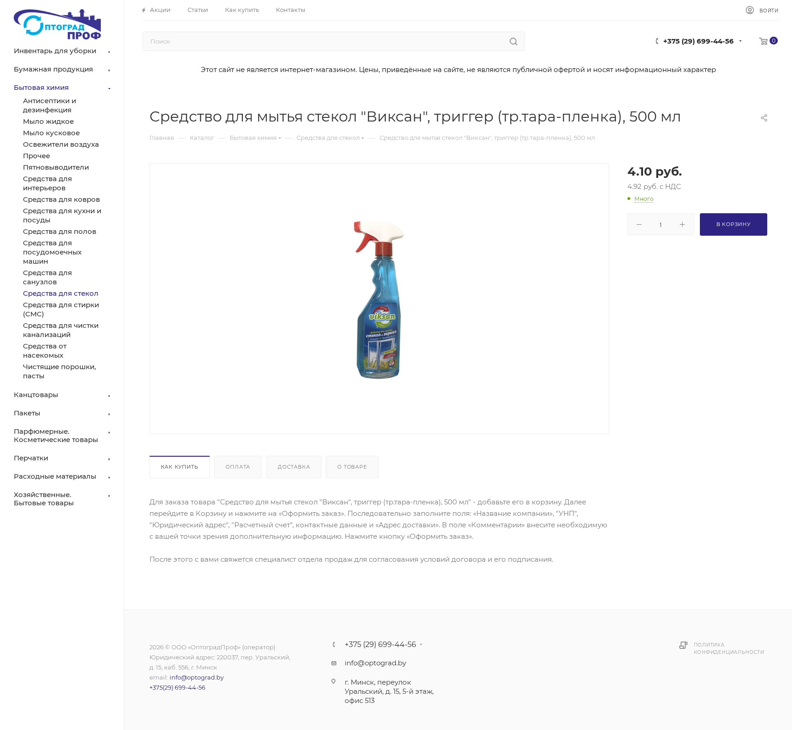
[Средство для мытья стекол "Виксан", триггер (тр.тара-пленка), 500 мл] (379, 300)
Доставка (294, 467)
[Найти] (513, 41)
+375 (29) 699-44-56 (698, 41)
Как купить (179, 467)
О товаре (352, 467)
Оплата (238, 467)
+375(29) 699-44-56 (177, 687)
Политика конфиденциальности (729, 648)
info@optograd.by (197, 677)
